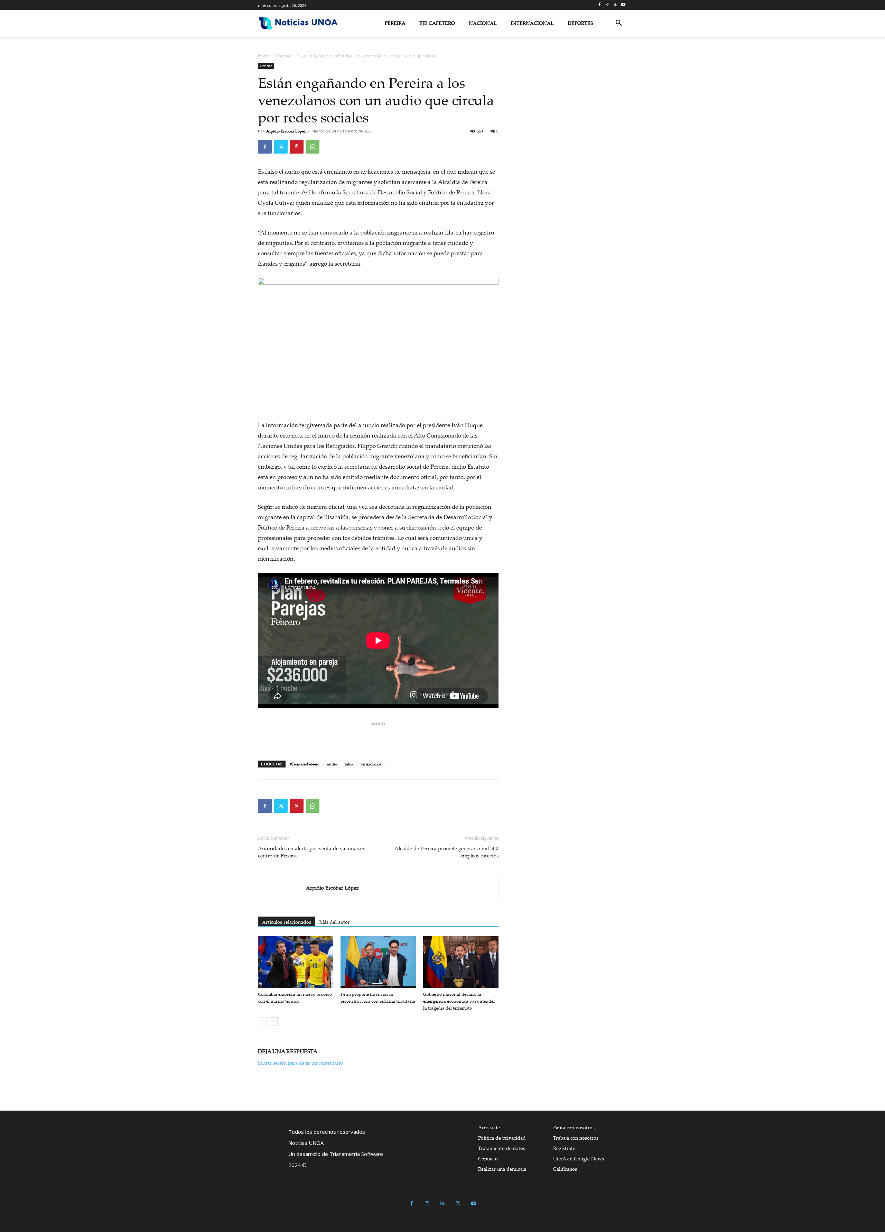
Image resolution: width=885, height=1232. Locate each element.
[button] (619, 23)
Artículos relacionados (286, 922)
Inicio (263, 56)
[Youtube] (623, 5)
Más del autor (334, 922)
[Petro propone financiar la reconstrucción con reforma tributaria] (378, 962)
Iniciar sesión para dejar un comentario (300, 1062)
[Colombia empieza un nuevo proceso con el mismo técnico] (295, 962)
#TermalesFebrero (304, 764)
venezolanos (371, 764)
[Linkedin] (443, 1203)
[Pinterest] (297, 147)
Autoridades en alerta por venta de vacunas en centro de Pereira (312, 852)
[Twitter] (615, 5)
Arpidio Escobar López (286, 131)
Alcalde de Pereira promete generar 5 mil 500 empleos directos (446, 852)
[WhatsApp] (312, 147)
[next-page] (273, 1021)
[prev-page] (262, 1021)
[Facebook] (600, 5)
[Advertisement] (378, 737)
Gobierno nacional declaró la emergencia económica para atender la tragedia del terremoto (459, 1001)
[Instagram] (608, 5)
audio (332, 764)
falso (349, 764)
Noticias (283, 56)
